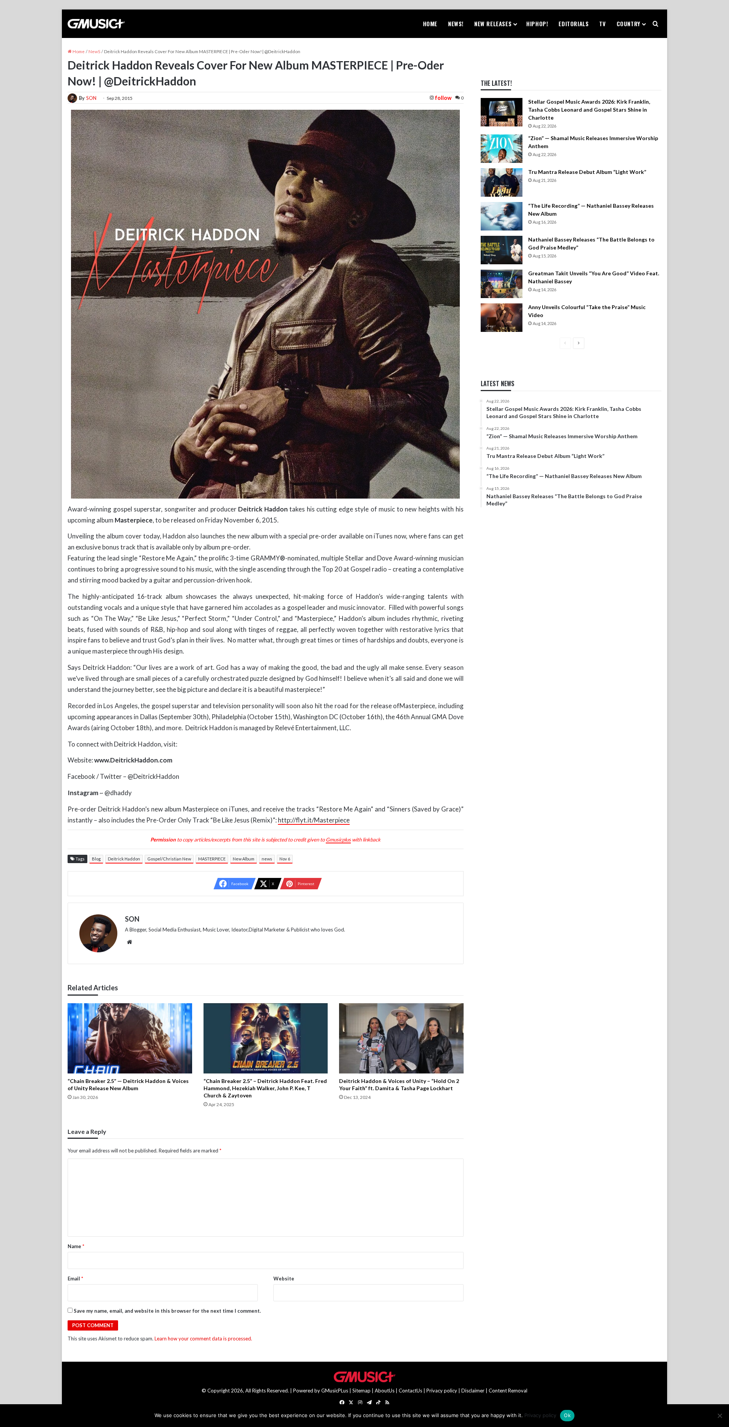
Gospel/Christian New (169, 858)
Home (430, 23)
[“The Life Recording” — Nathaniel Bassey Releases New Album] (501, 216)
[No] (719, 1415)
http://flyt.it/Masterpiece (314, 820)
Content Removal (508, 1391)
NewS (94, 51)
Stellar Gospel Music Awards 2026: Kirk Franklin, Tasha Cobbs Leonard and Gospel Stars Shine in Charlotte (589, 109)
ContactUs (410, 1391)
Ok (567, 1415)
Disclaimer (472, 1391)
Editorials (574, 23)
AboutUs (384, 1391)
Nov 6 (284, 858)
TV (602, 23)
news (267, 858)
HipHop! (537, 23)
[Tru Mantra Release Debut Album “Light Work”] (501, 182)
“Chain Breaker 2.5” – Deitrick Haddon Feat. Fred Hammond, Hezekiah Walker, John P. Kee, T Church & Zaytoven (265, 1088)
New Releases (492, 23)
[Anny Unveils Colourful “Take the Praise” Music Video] (501, 317)
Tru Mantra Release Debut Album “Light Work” (587, 172)
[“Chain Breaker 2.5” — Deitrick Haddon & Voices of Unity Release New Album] (130, 1038)
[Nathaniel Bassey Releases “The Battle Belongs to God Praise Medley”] (501, 250)
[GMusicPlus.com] (96, 24)
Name (76, 1246)
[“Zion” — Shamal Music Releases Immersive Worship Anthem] (501, 148)
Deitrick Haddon (124, 858)
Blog (96, 858)
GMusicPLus (335, 1391)
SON (91, 98)
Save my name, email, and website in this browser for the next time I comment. (167, 1311)
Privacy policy (441, 1391)
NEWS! (456, 23)
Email (75, 1278)
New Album (243, 858)
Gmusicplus (338, 840)
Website (283, 1278)
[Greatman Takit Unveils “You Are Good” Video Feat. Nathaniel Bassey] (501, 284)
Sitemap (361, 1391)
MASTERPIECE (212, 858)
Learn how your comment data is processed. (203, 1338)
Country (629, 23)
